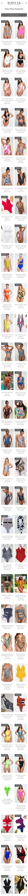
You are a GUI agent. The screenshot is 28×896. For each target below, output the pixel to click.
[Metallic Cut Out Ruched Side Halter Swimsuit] (7, 613)
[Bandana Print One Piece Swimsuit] (7, 438)
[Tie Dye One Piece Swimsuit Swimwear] (21, 87)
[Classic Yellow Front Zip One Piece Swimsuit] (7, 323)
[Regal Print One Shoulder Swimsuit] (21, 466)
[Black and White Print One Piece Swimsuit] (21, 117)
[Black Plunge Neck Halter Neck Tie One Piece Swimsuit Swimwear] (21, 884)
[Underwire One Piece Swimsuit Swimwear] (7, 58)
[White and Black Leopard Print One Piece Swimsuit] (7, 553)
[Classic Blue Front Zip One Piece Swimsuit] (21, 262)
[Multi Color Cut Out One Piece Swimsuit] (21, 409)
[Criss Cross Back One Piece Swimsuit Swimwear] (7, 854)
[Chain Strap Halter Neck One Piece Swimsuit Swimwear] (7, 884)
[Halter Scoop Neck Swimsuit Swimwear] (21, 58)
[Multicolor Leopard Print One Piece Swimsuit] (7, 409)
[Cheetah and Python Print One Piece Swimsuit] (7, 672)
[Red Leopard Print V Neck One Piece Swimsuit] (21, 854)
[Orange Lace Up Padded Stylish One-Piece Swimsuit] (7, 292)
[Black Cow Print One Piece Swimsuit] (7, 351)
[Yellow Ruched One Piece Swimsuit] (21, 672)
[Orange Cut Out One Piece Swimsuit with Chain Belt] (21, 583)
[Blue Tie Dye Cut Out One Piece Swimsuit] (21, 380)
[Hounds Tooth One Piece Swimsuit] (21, 613)
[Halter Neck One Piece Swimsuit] (21, 553)
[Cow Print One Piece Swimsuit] (21, 351)
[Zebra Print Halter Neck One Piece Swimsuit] (7, 702)
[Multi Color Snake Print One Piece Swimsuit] (21, 233)
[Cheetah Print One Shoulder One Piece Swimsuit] (21, 146)
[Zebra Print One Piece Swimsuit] (7, 380)
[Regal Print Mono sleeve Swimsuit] (21, 292)
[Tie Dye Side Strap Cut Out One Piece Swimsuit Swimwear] (7, 87)
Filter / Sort (14, 15)
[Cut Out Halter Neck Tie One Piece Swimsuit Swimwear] (7, 733)
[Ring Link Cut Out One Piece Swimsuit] (7, 117)
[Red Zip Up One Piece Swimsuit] (7, 205)
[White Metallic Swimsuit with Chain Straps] (7, 233)
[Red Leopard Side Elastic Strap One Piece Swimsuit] (21, 702)
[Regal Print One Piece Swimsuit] (7, 583)
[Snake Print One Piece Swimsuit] (7, 176)
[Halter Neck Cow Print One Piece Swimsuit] (21, 524)
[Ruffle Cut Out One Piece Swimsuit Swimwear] (7, 823)
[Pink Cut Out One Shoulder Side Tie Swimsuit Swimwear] (21, 793)
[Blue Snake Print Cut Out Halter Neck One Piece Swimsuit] (21, 733)
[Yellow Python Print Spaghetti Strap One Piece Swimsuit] (7, 262)
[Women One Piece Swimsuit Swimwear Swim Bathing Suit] (7, 763)
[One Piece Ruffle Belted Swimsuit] (21, 176)
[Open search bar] (22, 3)
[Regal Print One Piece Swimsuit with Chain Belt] (21, 205)
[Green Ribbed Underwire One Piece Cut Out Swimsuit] (7, 790)
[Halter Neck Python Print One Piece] (21, 438)
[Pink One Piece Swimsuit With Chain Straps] (21, 29)
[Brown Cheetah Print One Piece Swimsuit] (7, 29)
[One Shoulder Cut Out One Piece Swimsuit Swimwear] (21, 823)
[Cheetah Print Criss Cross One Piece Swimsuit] (21, 642)
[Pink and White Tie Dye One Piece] (7, 146)
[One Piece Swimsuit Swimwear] (21, 763)
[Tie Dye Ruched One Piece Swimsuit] (7, 495)
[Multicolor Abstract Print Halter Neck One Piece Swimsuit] (7, 642)
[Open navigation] (2, 3)
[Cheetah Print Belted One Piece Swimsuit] (7, 524)
